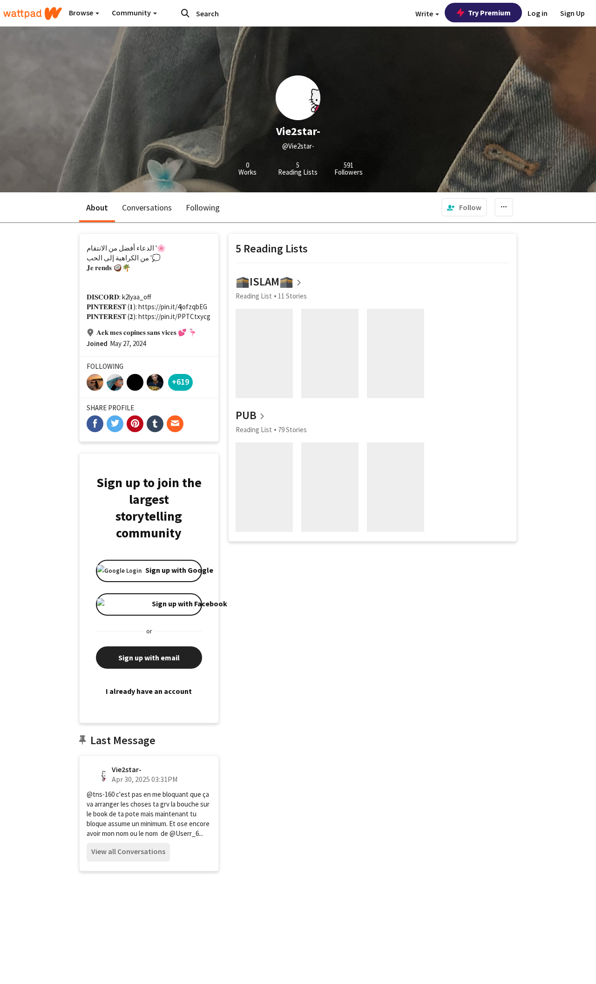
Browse (82, 12)
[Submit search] (185, 13)
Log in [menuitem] (538, 13)
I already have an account (149, 691)
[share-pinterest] (135, 423)
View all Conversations (128, 851)
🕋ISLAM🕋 (264, 281)
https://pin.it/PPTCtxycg (174, 316)
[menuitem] (464, 207)
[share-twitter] (115, 423)
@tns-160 (101, 794)
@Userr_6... (186, 833)
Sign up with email (149, 657)
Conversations (147, 207)
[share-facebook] (95, 423)
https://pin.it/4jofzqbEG (172, 306)
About (97, 207)
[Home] (32, 13)
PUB (246, 415)
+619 (180, 381)
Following (203, 207)
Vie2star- (127, 769)
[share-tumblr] (155, 423)
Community (132, 12)
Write (424, 13)
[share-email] (175, 423)
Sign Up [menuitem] (572, 13)
